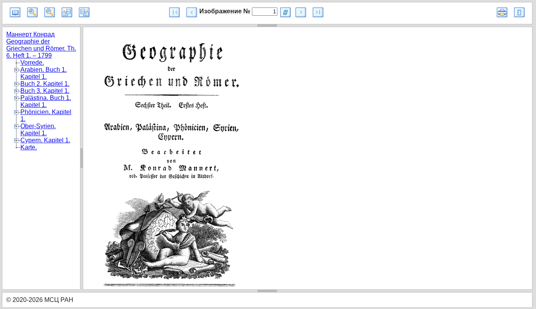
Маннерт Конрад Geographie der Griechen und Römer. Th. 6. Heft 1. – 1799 (41, 45)
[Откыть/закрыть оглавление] (15, 12)
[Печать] (502, 12)
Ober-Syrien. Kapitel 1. (38, 129)
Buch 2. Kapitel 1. (44, 83)
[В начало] (174, 12)
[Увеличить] (32, 12)
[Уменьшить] (49, 12)
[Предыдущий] (191, 12)
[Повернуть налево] (67, 12)
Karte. (28, 147)
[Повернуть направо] (84, 12)
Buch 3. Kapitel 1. (44, 90)
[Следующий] (300, 12)
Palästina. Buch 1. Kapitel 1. (45, 101)
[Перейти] (285, 12)
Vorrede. (32, 62)
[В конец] (318, 12)
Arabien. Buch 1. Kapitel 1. (43, 73)
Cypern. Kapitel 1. (45, 140)
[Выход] (519, 12)
